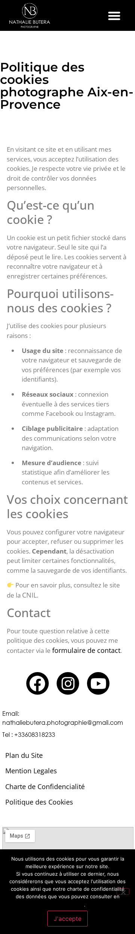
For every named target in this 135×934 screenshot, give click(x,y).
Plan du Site (24, 755)
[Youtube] (98, 683)
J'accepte (67, 918)
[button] (114, 16)
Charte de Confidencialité (45, 786)
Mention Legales (31, 770)
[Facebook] (37, 683)
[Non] (123, 891)
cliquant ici (67, 903)
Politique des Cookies (39, 801)
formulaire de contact (86, 650)
